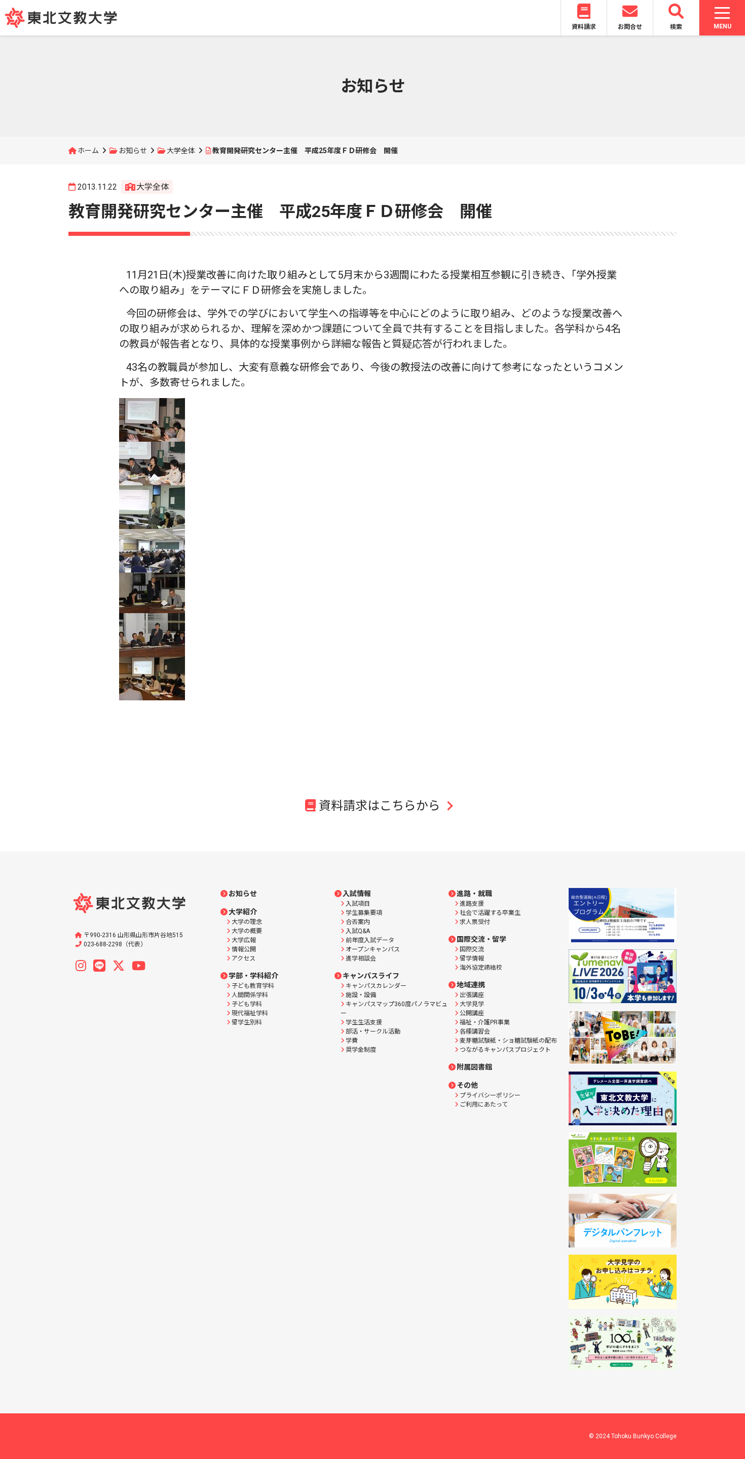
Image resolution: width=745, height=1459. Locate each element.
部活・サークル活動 (373, 1031)
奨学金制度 (361, 1049)
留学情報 (472, 958)
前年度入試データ (370, 940)
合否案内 (358, 922)
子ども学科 (247, 1004)
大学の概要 (247, 931)
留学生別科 (247, 1022)
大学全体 (181, 151)
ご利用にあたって (484, 1104)
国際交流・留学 (481, 939)
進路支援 (472, 903)
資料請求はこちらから (379, 806)
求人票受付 (475, 922)
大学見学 (472, 1004)
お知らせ (133, 151)
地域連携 (471, 985)
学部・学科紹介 (253, 976)
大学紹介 (243, 912)
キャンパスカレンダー (376, 985)
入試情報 (357, 893)
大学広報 (244, 940)
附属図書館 (474, 1067)
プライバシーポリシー (490, 1095)
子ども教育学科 (253, 985)
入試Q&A (358, 931)
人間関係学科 (250, 995)
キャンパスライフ (371, 976)
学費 (352, 1040)
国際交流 (472, 949)
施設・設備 (361, 995)
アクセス (243, 958)
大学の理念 (247, 922)
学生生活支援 (364, 1022)
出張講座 (472, 995)
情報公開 (244, 949)
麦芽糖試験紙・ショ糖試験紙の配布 (508, 1040)
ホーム (88, 151)
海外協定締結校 (481, 967)
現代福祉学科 (250, 1013)
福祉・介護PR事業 (485, 1022)
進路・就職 (474, 893)
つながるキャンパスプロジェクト (505, 1049)
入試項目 (358, 903)
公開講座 (472, 1013)
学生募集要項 (364, 912)
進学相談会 (361, 958)
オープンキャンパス (373, 949)
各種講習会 (475, 1031)
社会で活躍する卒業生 (490, 912)
